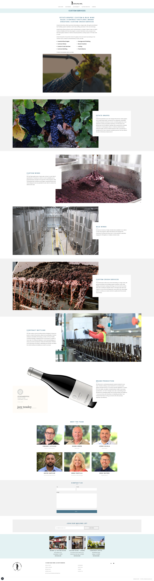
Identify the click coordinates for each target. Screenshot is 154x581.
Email (78, 487)
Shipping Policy (48, 571)
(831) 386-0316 (58, 555)
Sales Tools (80, 567)
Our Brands (68, 6)
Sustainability (76, 6)
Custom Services (86, 6)
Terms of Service (48, 567)
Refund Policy (48, 569)
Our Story (60, 6)
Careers (94, 6)
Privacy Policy (48, 565)
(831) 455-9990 (96, 555)
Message (57, 492)
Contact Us (80, 571)
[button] (2, 578)
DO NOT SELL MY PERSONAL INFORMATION (52, 573)
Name (56, 487)
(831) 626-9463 (77, 555)
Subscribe (91, 528)
